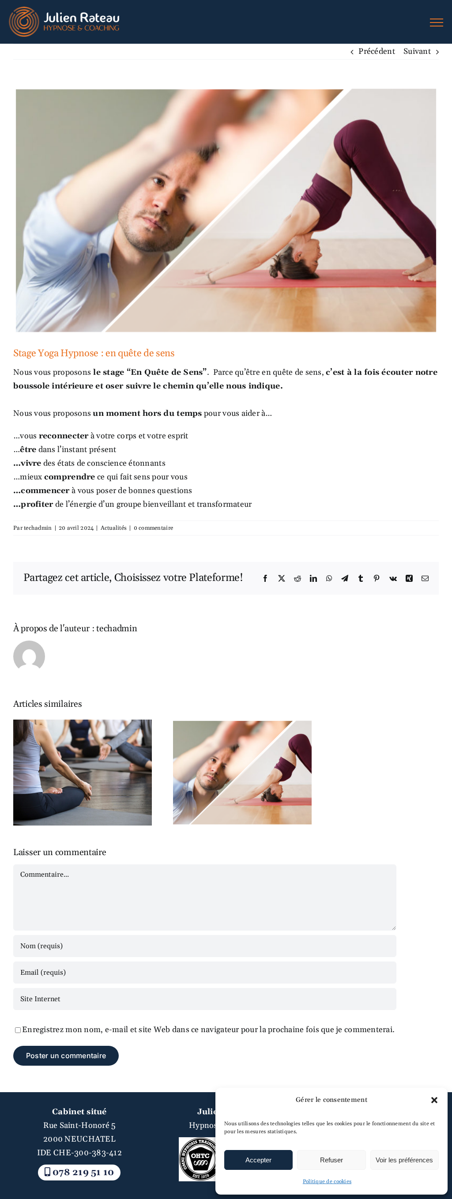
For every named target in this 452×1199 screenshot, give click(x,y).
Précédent (376, 51)
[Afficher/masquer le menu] (436, 22)
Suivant (417, 51)
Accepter (258, 1160)
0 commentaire (153, 528)
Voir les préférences (404, 1160)
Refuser (331, 1160)
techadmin (38, 528)
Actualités (114, 528)
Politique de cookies (327, 1181)
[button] (434, 1100)
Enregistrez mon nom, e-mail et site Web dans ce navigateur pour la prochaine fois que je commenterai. (208, 1030)
